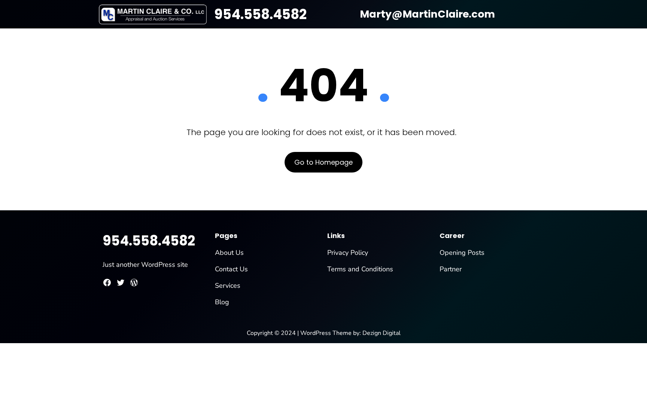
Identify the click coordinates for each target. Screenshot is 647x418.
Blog (222, 302)
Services (227, 285)
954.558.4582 (260, 14)
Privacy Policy (347, 252)
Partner (451, 269)
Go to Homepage (323, 162)
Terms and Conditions (360, 269)
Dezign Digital (381, 333)
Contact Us (231, 269)
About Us (229, 252)
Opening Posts (462, 252)
